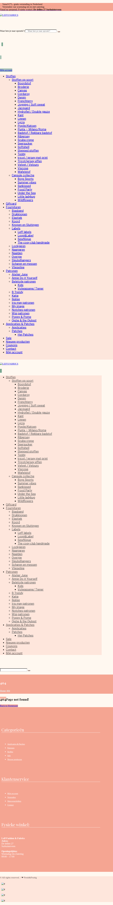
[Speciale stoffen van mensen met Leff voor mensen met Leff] (9, 15)
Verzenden (11, 797)
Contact (10, 805)
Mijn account (12, 793)
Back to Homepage (9, 705)
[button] (1, 28)
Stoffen (10, 752)
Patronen (10, 748)
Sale (9, 755)
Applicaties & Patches (16, 744)
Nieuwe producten (14, 759)
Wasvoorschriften (14, 801)
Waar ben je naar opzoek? (12, 31)
